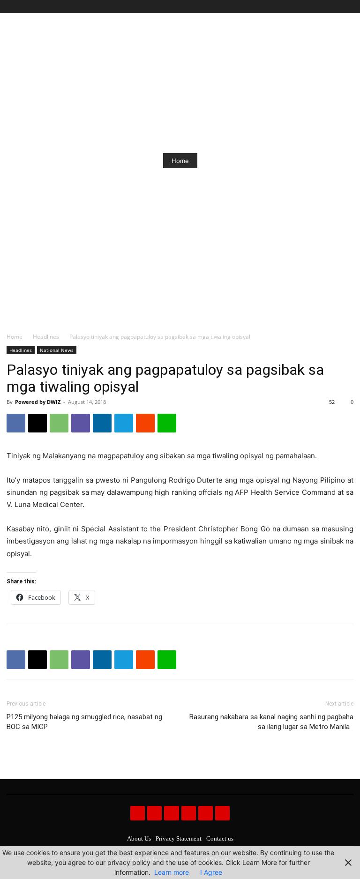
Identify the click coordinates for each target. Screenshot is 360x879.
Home (180, 160)
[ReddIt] (145, 423)
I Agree (211, 872)
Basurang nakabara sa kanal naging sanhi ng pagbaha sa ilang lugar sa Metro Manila (271, 722)
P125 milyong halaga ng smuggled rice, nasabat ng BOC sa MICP (84, 722)
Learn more (171, 872)
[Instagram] (316, 6)
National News (57, 350)
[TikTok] (327, 6)
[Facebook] (305, 6)
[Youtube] (348, 6)
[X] (337, 6)
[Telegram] (123, 423)
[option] (180, 160)
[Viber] (80, 423)
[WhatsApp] (59, 423)
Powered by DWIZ (37, 401)
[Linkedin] (102, 423)
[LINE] (167, 423)
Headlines (46, 337)
